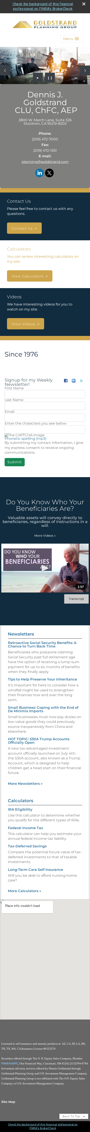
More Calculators (24, 891)
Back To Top (71, 1116)
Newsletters (21, 634)
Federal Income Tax (25, 828)
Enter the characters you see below (35, 423)
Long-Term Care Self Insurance (35, 870)
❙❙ (50, 78)
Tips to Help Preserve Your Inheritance (42, 679)
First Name (14, 388)
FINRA (6, 1063)
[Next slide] (85, 70)
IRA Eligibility (20, 809)
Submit (14, 462)
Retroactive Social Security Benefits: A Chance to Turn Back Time (42, 644)
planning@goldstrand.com (45, 162)
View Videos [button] (23, 324)
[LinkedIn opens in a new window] (39, 173)
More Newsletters (25, 784)
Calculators (20, 800)
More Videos (45, 535)
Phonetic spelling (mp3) (25, 439)
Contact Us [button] (22, 228)
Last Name (14, 400)
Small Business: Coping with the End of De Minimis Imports (43, 709)
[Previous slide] (5, 70)
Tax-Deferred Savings (27, 846)
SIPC (15, 1063)
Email (9, 411)
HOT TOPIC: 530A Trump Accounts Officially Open (38, 741)
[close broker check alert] (84, 4)
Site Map (8, 1102)
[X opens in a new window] (49, 173)
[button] (71, 39)
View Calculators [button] (27, 276)
